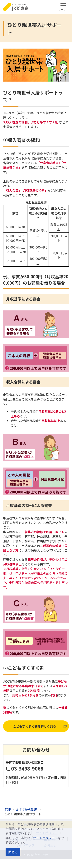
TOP (8, 809)
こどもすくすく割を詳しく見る (34, 726)
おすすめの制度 (26, 809)
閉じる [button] (13, 852)
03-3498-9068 (27, 768)
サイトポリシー (44, 838)
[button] (28, 843)
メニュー (63, 10)
